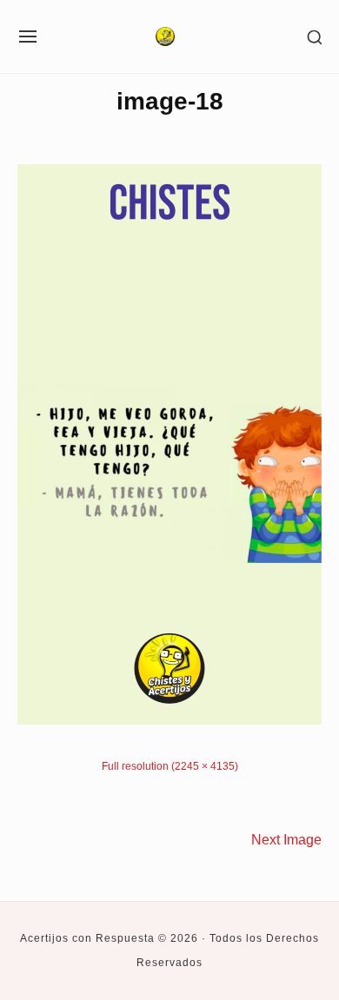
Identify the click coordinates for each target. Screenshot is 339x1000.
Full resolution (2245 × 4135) (170, 766)
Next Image (286, 839)
